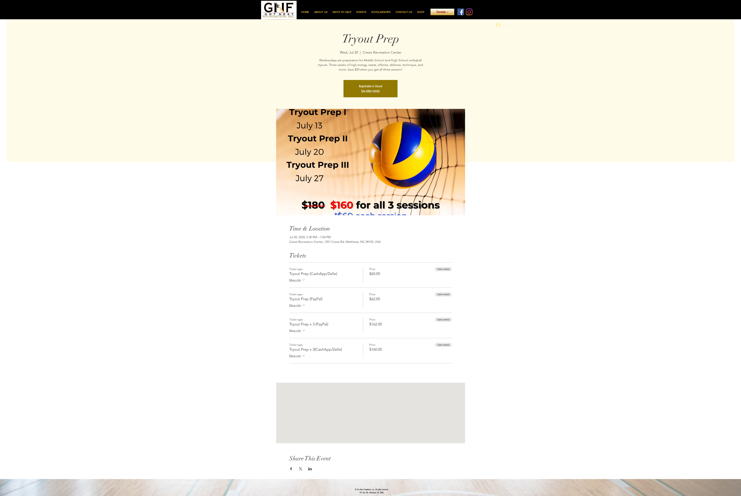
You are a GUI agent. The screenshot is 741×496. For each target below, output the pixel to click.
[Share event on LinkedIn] (310, 468)
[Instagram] (469, 11)
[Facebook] (460, 11)
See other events (370, 91)
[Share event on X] (300, 468)
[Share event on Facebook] (291, 468)
